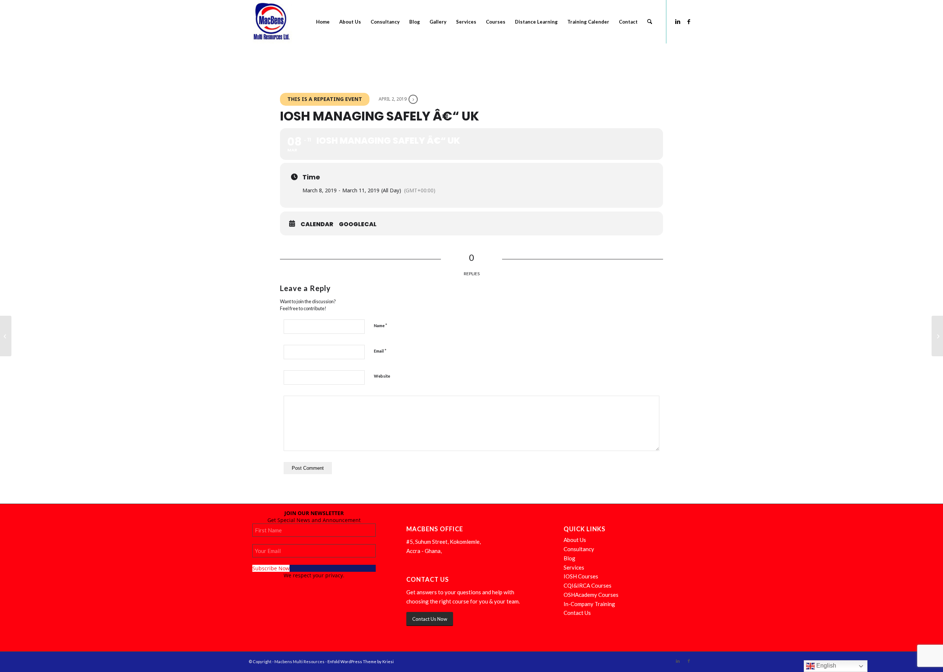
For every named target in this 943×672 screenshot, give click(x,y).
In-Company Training (589, 604)
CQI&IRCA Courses (587, 585)
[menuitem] (322, 21)
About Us (575, 539)
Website (382, 376)
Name (380, 325)
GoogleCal (357, 224)
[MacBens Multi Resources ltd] (270, 21)
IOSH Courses (581, 576)
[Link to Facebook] (688, 21)
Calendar (317, 224)
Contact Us (577, 612)
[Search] (649, 21)
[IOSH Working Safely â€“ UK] (5, 336)
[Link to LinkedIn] (677, 21)
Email (380, 351)
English (825, 665)
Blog (569, 558)
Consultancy (579, 549)
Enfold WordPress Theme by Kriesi (360, 661)
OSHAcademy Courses (591, 594)
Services (574, 567)
